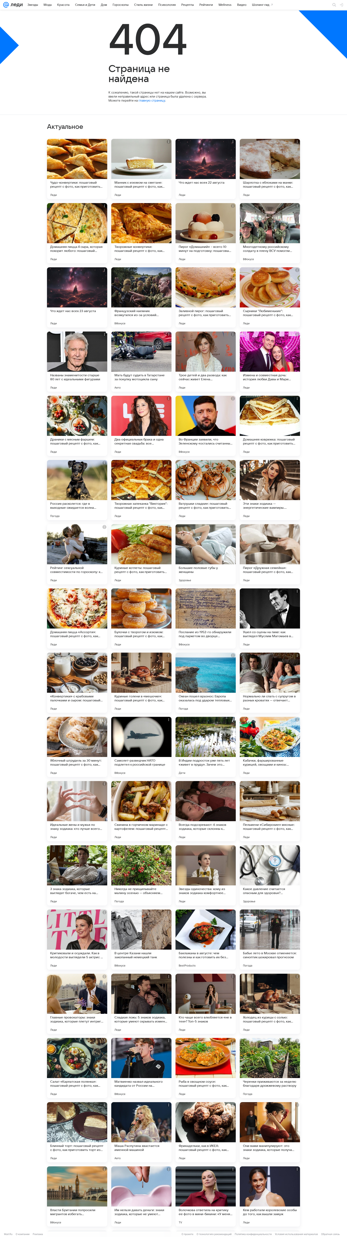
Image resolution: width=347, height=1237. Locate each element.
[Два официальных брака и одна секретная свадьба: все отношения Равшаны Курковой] (141, 426)
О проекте (187, 1234)
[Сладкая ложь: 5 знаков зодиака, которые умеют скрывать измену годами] (141, 1004)
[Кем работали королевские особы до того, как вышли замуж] (270, 1196)
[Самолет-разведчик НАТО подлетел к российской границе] (141, 747)
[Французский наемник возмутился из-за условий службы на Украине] (141, 297)
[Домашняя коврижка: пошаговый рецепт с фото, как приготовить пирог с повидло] (270, 426)
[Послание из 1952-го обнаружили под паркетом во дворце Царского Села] (206, 618)
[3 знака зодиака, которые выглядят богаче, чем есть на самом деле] (77, 875)
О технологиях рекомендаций (214, 1234)
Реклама (38, 1234)
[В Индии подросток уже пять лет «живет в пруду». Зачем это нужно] (206, 747)
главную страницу (152, 100)
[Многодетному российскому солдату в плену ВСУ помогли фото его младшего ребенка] (270, 233)
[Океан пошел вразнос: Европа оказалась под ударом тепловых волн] (206, 683)
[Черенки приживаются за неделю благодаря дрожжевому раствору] (270, 1068)
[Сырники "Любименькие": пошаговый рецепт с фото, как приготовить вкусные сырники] (270, 297)
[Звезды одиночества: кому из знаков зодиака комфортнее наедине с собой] (206, 875)
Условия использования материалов (296, 1234)
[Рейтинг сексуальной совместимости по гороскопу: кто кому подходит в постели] (77, 554)
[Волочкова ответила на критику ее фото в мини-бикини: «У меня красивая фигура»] (206, 1196)
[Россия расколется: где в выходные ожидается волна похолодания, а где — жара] (77, 490)
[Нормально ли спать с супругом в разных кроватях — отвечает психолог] (270, 683)
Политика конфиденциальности (253, 1234)
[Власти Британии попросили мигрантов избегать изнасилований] (77, 1196)
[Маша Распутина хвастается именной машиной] (141, 1132)
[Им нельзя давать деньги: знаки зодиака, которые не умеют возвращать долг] (141, 1196)
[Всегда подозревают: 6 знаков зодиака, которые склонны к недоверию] (206, 811)
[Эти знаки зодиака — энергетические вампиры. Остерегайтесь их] (270, 490)
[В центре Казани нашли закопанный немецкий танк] (141, 939)
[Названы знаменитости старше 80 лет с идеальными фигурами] (77, 362)
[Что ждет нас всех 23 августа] (77, 297)
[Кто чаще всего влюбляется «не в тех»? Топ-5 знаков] (206, 1004)
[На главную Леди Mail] (16, 5)
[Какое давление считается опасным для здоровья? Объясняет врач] (270, 875)
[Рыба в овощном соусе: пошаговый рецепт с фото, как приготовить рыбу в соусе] (206, 1068)
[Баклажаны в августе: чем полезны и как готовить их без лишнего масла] (206, 939)
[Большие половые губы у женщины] (206, 554)
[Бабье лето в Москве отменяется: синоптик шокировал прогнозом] (270, 939)
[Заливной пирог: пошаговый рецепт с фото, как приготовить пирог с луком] (206, 297)
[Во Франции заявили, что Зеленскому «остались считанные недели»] (206, 426)
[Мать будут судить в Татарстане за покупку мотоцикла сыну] (141, 362)
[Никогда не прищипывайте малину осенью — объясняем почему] (141, 875)
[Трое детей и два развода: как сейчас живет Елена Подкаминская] (206, 362)
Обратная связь (330, 1234)
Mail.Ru (8, 1234)
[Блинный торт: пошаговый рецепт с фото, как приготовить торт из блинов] (77, 1132)
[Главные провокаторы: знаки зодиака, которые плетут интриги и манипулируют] (77, 1004)
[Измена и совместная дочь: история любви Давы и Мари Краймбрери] (270, 362)
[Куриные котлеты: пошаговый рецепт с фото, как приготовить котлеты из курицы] (141, 554)
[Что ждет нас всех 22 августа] (206, 169)
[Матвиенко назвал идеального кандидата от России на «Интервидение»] (141, 1068)
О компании (23, 1234)
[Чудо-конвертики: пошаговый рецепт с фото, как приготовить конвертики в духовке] (77, 169)
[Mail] (6, 5)
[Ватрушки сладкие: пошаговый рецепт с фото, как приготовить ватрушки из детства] (206, 490)
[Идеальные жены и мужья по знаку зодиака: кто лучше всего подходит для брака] (77, 811)
